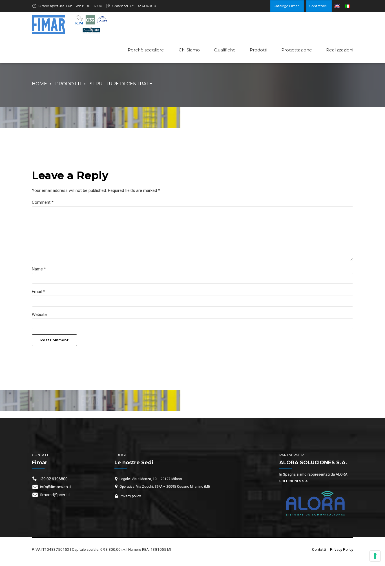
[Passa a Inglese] (337, 6)
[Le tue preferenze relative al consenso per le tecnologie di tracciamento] (375, 556)
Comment (43, 202)
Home (39, 83)
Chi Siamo (189, 50)
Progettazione (296, 50)
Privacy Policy (341, 549)
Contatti (319, 549)
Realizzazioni (339, 50)
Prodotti (258, 50)
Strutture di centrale (121, 83)
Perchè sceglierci (146, 50)
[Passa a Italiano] (347, 6)
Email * (38, 291)
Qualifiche (225, 50)
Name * (39, 269)
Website (39, 314)
